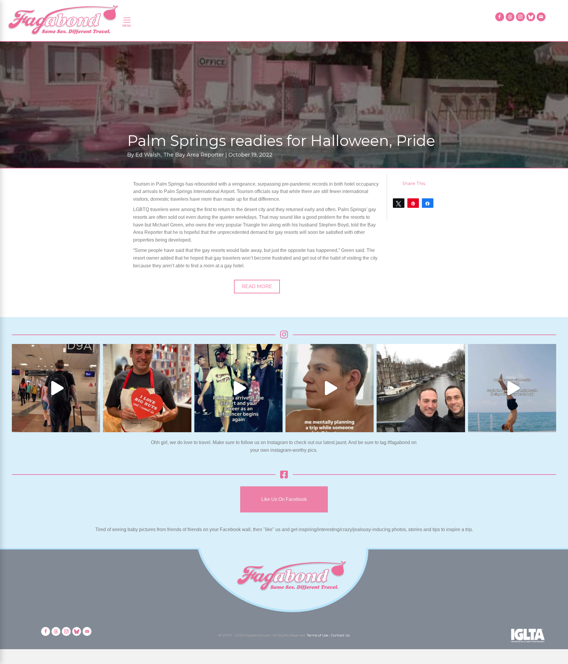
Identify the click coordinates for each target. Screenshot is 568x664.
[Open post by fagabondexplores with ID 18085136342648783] (147, 388)
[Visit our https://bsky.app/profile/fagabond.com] (530, 16)
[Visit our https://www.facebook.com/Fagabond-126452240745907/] (499, 16)
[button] (257, 286)
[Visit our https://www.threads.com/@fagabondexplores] (510, 16)
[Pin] (413, 203)
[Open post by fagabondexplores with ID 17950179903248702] (329, 388)
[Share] (427, 203)
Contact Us (340, 635)
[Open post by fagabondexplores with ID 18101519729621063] (238, 388)
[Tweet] (398, 203)
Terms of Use (317, 635)
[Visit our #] (541, 16)
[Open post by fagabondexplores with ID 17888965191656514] (421, 388)
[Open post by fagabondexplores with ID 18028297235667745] (56, 388)
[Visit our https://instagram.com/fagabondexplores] (520, 16)
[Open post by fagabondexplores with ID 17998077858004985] (512, 388)
